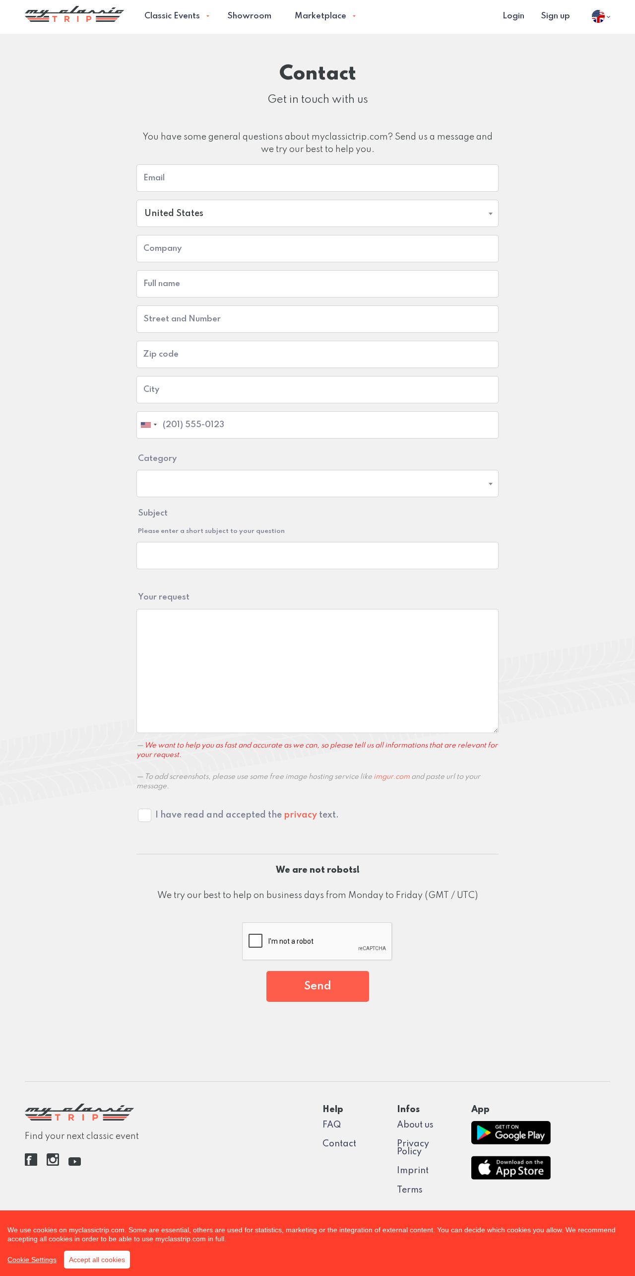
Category (157, 458)
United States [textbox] (173, 213)
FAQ (331, 1125)
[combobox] (317, 213)
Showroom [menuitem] (249, 16)
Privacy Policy (413, 1147)
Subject (211, 521)
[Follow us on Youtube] (74, 1163)
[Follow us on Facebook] (31, 1163)
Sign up (555, 16)
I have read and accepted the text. (247, 815)
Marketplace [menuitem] (320, 16)
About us (415, 1125)
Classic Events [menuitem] (172, 16)
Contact (339, 1143)
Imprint (413, 1170)
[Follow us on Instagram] (53, 1163)
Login (513, 16)
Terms (410, 1190)
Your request (164, 597)
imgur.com (392, 776)
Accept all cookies (97, 1260)
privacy (300, 815)
